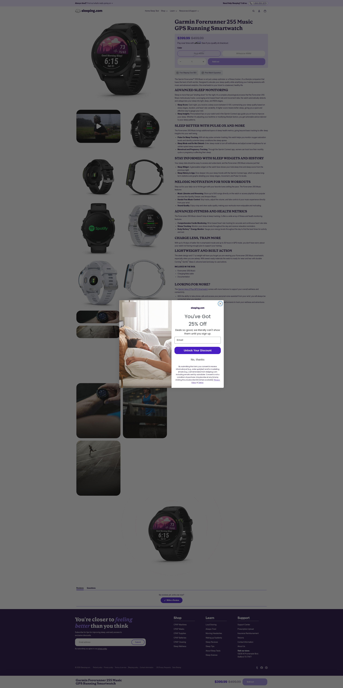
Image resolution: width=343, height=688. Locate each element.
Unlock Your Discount (198, 350)
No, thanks (197, 359)
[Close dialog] (220, 303)
